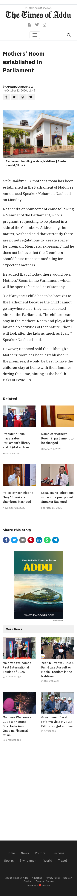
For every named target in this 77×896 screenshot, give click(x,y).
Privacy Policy (53, 878)
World (48, 860)
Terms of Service (45, 881)
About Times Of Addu (16, 878)
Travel (62, 860)
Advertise (37, 878)
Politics (40, 853)
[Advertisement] (38, 793)
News (25, 853)
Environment (29, 860)
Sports (9, 860)
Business (58, 853)
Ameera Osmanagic (19, 86)
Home (11, 853)
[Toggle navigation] (35, 35)
